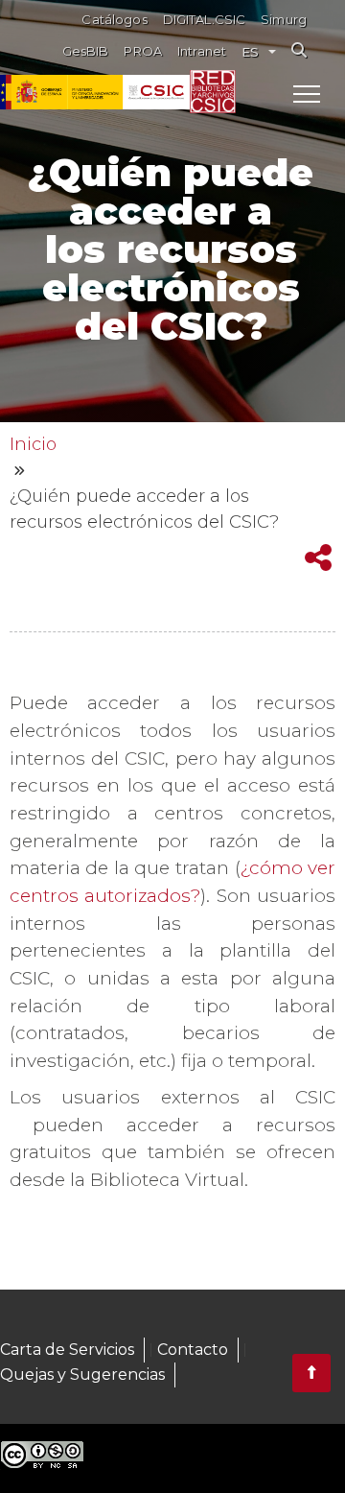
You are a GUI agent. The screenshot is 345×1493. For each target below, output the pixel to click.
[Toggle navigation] (307, 93)
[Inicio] (213, 91)
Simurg (284, 19)
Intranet (201, 51)
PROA (143, 51)
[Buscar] (299, 50)
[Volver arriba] (311, 1373)
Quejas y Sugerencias (82, 1374)
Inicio (33, 444)
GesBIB (85, 51)
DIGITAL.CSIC (204, 19)
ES (250, 51)
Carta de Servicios (67, 1349)
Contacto (192, 1349)
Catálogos (114, 19)
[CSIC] (95, 92)
